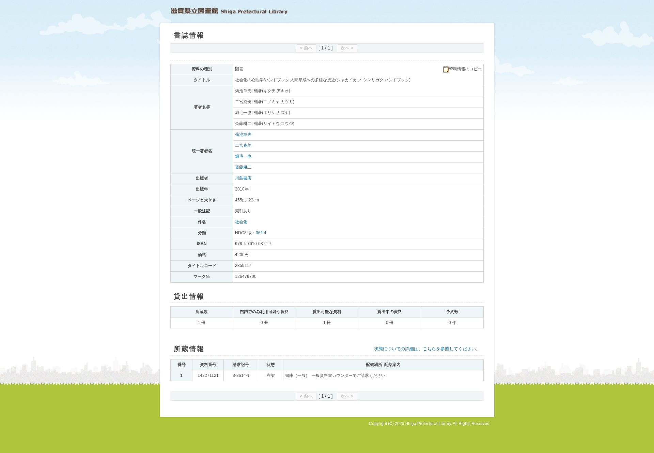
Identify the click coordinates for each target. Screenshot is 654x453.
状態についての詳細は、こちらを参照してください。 (427, 348)
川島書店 (243, 178)
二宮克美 (243, 145)
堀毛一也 (243, 156)
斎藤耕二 (243, 167)
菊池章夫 (243, 134)
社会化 (241, 222)
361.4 (261, 232)
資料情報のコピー (465, 69)
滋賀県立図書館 (229, 11)
